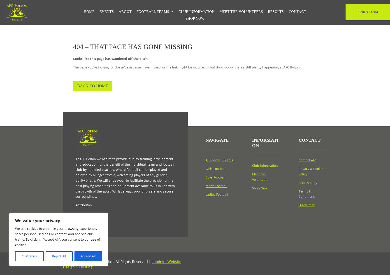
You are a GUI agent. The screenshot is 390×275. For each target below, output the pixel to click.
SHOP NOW (195, 18)
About (125, 12)
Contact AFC (308, 160)
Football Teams (153, 12)
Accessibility (308, 183)
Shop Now (259, 188)
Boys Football (215, 177)
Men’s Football (216, 186)
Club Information (197, 12)
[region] (58, 239)
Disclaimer (307, 205)
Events (107, 12)
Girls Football (215, 169)
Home (89, 12)
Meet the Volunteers (241, 12)
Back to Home (92, 86)
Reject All (59, 256)
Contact (297, 12)
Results (276, 12)
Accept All (88, 256)
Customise (29, 256)
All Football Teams (219, 160)
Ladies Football (217, 194)
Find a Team (368, 12)
